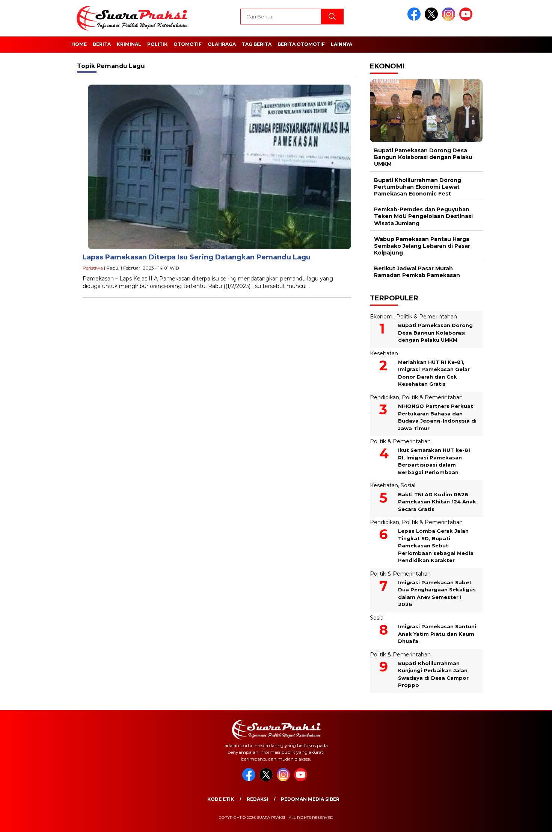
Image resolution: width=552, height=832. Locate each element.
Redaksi (257, 799)
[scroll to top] (529, 820)
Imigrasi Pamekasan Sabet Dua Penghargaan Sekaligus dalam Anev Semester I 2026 (437, 593)
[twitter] (432, 19)
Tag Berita (256, 44)
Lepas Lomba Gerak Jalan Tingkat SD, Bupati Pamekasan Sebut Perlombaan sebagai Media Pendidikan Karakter (436, 545)
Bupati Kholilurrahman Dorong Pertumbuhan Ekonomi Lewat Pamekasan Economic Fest (417, 187)
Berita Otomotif (301, 44)
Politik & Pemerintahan (426, 316)
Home (79, 44)
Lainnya (341, 44)
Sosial (408, 485)
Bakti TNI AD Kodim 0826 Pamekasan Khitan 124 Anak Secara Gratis (437, 501)
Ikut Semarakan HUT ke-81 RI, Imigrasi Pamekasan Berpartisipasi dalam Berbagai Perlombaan (434, 461)
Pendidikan (384, 397)
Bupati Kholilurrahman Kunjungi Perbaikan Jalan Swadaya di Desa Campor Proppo (433, 674)
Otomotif (187, 44)
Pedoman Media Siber (310, 799)
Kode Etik (220, 799)
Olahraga (222, 44)
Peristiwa (93, 268)
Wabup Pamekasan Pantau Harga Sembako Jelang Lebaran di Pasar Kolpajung (422, 246)
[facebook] (415, 19)
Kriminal (129, 44)
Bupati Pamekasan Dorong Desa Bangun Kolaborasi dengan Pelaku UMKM (423, 157)
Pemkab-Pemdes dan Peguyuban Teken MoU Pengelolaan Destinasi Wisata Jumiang (423, 216)
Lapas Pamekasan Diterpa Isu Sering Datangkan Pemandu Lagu (197, 257)
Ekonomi (382, 316)
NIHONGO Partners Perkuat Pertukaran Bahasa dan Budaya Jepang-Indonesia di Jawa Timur (437, 417)
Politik (157, 44)
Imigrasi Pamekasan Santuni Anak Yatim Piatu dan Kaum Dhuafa (437, 633)
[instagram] (450, 19)
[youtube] (467, 19)
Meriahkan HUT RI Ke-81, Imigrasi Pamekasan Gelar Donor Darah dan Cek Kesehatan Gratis (434, 373)
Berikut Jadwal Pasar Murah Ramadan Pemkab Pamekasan (417, 272)
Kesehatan (384, 353)
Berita (102, 44)
